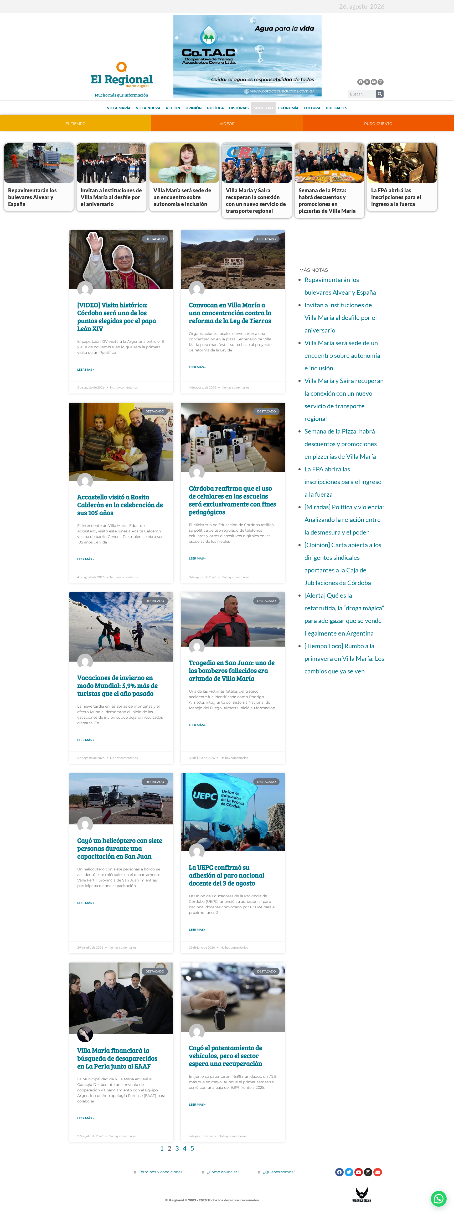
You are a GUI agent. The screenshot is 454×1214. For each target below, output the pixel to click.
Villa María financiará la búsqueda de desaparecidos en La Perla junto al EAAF (117, 1058)
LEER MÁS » (85, 369)
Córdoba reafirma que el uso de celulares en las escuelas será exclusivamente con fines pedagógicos (232, 499)
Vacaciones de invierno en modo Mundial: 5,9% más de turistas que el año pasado (117, 685)
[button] (439, 1199)
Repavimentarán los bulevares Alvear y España (32, 197)
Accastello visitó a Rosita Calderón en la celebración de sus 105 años (120, 504)
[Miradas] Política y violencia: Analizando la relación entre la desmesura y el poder (344, 519)
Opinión (193, 108)
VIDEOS (227, 123)
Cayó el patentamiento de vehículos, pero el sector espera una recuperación (225, 1055)
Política (215, 108)
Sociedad (263, 108)
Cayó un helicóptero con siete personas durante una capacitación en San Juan (119, 848)
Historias (239, 108)
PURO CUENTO (378, 123)
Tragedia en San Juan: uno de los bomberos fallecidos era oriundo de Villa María (232, 670)
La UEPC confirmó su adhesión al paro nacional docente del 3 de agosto (226, 875)
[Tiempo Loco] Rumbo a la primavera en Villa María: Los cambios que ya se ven (344, 658)
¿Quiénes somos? (278, 1172)
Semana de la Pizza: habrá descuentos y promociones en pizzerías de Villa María (341, 443)
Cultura (312, 108)
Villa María (119, 108)
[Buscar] (380, 94)
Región (173, 108)
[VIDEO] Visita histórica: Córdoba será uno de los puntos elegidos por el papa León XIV (116, 316)
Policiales (336, 108)
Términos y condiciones (160, 1172)
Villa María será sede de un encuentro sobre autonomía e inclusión (182, 197)
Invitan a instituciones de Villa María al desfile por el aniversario (111, 197)
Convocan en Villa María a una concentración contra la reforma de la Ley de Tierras (230, 312)
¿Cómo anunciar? (223, 1172)
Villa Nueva (148, 108)
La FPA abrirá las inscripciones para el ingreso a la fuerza (396, 197)
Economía (288, 108)
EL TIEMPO (75, 123)
